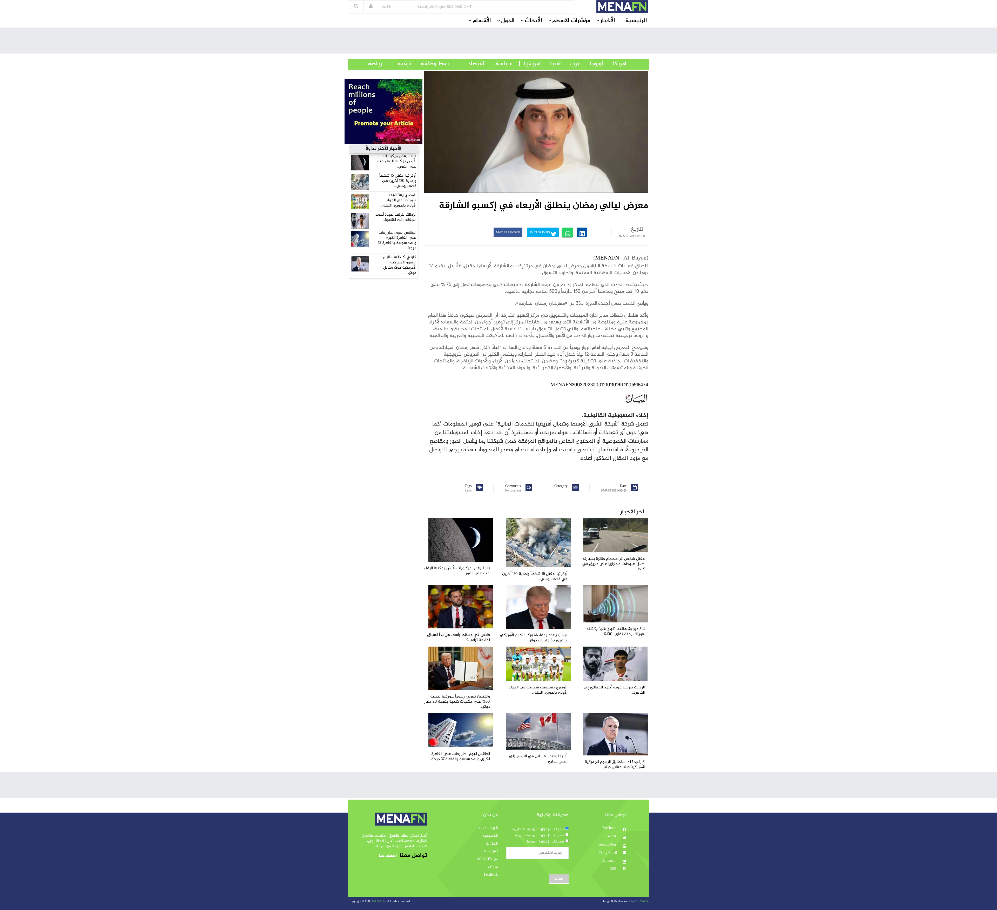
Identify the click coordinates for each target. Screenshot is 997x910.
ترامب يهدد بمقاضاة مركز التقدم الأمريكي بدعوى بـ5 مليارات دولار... (533, 638)
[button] (371, 7)
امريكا (615, 64)
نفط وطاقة (430, 64)
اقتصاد (466, 64)
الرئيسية (636, 21)
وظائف (493, 867)
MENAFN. (379, 901)
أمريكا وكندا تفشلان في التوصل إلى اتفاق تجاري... (538, 759)
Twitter (611, 836)
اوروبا (592, 64)
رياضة (371, 64)
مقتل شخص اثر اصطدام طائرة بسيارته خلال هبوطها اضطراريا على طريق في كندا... (613, 564)
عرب (571, 64)
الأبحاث (533, 21)
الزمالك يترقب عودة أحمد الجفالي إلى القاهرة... (395, 217)
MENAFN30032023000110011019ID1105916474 (599, 385)
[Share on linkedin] (582, 232)
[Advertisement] (498, 42)
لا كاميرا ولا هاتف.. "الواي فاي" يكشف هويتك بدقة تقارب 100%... (616, 632)
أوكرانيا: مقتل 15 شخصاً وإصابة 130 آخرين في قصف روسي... (397, 181)
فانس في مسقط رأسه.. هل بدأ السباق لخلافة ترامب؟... (458, 638)
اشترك (558, 879)
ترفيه (396, 64)
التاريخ (638, 229)
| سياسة (503, 64)
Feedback (491, 875)
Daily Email (608, 853)
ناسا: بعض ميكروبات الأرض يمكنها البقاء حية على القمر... (396, 161)
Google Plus (607, 845)
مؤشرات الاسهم (571, 21)
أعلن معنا (491, 851)
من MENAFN (487, 859)
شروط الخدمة (488, 828)
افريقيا (530, 64)
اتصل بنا (492, 844)
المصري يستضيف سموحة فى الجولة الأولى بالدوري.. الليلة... (398, 200)
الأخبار (607, 21)
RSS (613, 869)
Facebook (609, 828)
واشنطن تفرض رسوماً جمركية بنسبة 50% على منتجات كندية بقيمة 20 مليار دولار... (457, 701)
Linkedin (610, 861)
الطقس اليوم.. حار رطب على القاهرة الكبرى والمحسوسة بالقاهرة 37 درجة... (397, 240)
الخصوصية (490, 836)
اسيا (551, 64)
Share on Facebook (508, 232)
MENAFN (607, 258)
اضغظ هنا (388, 855)
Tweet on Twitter (540, 232)
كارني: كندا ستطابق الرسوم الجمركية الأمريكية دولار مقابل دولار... (399, 265)
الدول (508, 21)
